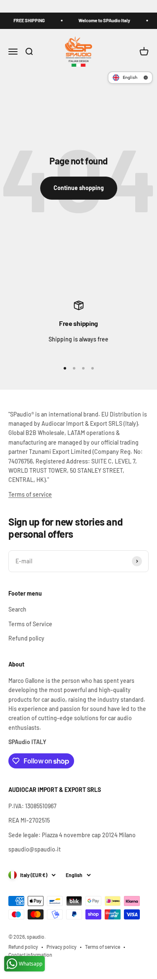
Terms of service (30, 494)
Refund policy (26, 638)
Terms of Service (30, 623)
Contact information (30, 955)
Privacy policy (61, 947)
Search (17, 609)
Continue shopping (79, 187)
